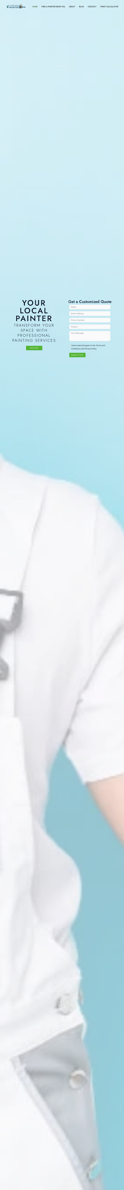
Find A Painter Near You (53, 6)
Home (35, 6)
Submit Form (77, 355)
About (72, 6)
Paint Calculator (109, 6)
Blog (81, 6)
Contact (92, 6)
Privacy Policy (90, 349)
